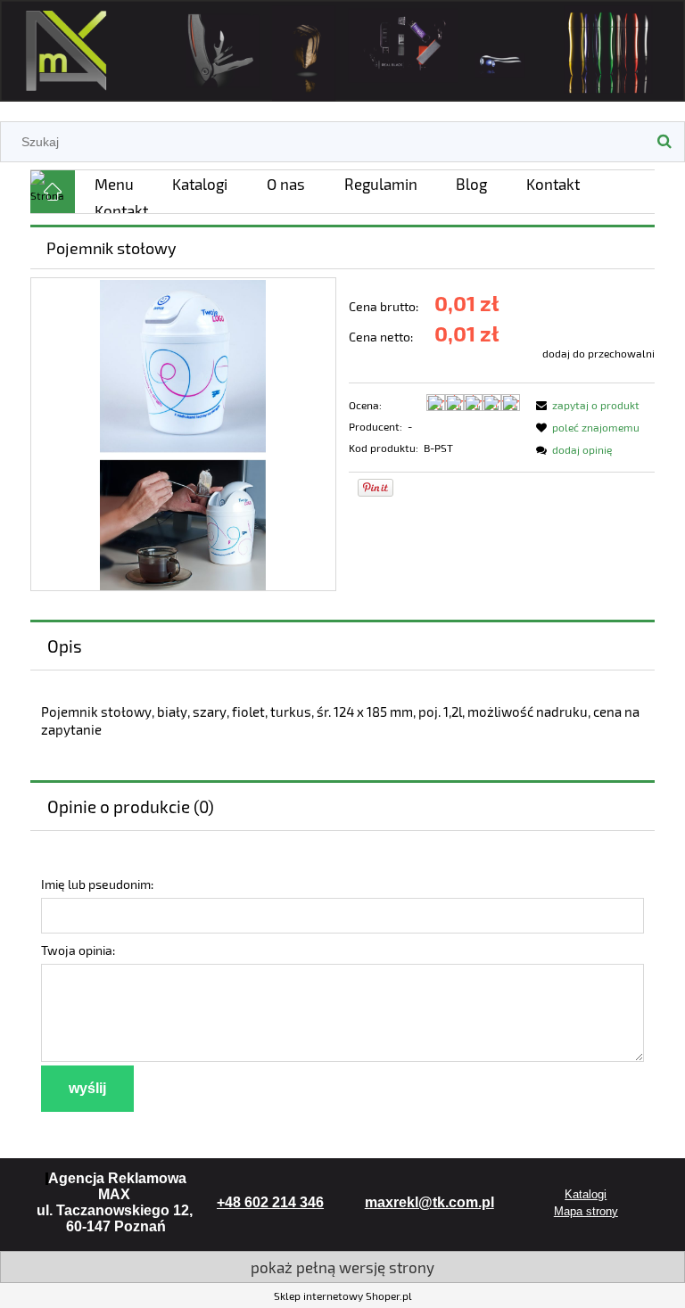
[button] (585, 405)
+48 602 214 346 (270, 1202)
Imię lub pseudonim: (97, 884)
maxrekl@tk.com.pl (429, 1202)
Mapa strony (586, 1211)
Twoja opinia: (78, 950)
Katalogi (586, 1194)
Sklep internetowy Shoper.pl (343, 1295)
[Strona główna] (342, 48)
